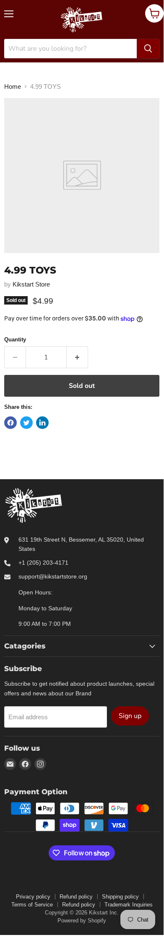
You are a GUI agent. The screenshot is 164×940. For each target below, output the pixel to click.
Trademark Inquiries (128, 904)
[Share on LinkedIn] (42, 422)
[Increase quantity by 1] (77, 357)
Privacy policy (33, 897)
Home (12, 86)
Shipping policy (120, 897)
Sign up (130, 715)
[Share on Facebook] (10, 422)
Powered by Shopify (81, 920)
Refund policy (76, 897)
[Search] (148, 48)
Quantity (15, 339)
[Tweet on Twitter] (26, 422)
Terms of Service (32, 904)
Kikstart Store (31, 284)
